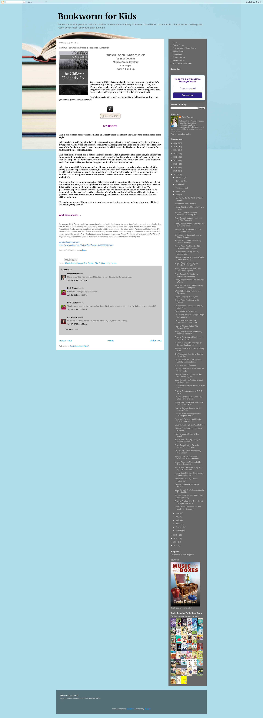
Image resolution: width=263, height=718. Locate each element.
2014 (175, 542)
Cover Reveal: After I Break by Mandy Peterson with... (187, 446)
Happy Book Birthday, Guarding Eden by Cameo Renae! (190, 225)
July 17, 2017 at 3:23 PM (77, 310)
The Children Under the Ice (105, 263)
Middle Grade (178, 51)
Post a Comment (71, 329)
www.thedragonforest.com (69, 242)
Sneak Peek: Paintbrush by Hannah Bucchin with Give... (189, 403)
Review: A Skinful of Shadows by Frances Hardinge (188, 241)
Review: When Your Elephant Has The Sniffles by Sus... (188, 375)
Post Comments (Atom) (79, 346)
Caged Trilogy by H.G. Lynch (186, 297)
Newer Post (65, 340)
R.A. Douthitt (89, 263)
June (177, 513)
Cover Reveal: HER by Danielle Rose (189, 425)
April (177, 520)
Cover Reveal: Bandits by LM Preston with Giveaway (186, 275)
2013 (175, 545)
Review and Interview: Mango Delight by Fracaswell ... (189, 316)
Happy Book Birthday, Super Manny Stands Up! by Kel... (189, 474)
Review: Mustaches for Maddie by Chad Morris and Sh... (188, 398)
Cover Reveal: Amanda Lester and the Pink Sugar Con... (188, 219)
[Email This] (65, 259)
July (177, 195)
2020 (175, 164)
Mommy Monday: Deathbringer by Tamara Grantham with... (188, 344)
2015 (175, 538)
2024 (175, 150)
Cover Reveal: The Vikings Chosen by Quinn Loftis (189, 381)
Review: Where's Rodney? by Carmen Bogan (186, 327)
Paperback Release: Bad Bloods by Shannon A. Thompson (189, 286)
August (178, 191)
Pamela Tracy (73, 317)
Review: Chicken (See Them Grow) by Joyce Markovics (189, 502)
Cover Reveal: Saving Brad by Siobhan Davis (187, 253)
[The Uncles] (184, 659)
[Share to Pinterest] (76, 259)
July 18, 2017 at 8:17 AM (77, 324)
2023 (175, 154)
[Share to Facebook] (73, 259)
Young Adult (177, 54)
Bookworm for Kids (97, 16)
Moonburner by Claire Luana (186, 203)
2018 (175, 171)
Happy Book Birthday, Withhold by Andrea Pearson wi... (188, 333)
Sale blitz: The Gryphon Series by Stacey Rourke (188, 236)
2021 (175, 160)
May (177, 517)
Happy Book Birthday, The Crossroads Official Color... (186, 321)
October (178, 184)
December (179, 177)
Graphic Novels (179, 57)
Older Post (156, 340)
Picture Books (178, 45)
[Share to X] (70, 259)
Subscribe (188, 95)
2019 (175, 167)
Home (111, 340)
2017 (175, 174)
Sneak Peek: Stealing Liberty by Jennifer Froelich (188, 441)
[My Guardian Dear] (200, 666)
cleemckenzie (73, 274)
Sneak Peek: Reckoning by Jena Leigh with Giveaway (188, 508)
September (180, 188)
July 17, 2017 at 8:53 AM (77, 280)
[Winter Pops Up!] (179, 642)
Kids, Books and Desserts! (185, 365)
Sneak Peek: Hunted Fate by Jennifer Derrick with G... (186, 264)
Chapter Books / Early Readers (185, 48)
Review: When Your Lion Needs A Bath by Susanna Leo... (188, 361)
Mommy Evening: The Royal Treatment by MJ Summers (187, 457)
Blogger (148, 709)
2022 (175, 157)
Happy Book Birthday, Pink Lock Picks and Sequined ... (188, 270)
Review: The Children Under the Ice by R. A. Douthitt (189, 338)
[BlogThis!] (68, 259)
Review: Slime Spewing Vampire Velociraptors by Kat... (188, 415)
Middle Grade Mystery (74, 263)
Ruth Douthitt (72, 288)
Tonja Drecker (187, 117)
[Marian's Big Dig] (195, 633)
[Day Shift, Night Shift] (200, 640)
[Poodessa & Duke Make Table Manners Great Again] (195, 674)
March (178, 524)
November (179, 181)
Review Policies (179, 60)
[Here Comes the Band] (179, 634)
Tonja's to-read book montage (185, 616)
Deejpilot (130, 709)
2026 (175, 143)
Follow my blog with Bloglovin (182, 555)
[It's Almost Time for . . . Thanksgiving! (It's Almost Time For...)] (179, 674)
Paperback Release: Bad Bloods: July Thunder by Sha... (188, 420)
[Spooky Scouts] (179, 664)
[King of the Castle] (200, 659)
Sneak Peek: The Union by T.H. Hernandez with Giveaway (187, 247)
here (84, 250)
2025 (175, 147)
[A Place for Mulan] (184, 642)
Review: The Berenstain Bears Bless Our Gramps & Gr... (189, 258)
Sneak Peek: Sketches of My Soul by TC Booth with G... (188, 468)
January (178, 531)
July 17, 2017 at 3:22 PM (77, 295)
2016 (175, 535)
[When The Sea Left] (190, 649)
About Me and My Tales (182, 63)
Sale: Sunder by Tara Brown (186, 311)
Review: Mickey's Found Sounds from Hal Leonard (188, 230)
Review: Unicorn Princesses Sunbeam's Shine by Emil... (187, 214)
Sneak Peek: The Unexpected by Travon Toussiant (188, 463)
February (179, 527)
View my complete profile (181, 134)
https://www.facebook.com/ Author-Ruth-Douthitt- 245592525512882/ (86, 245)
